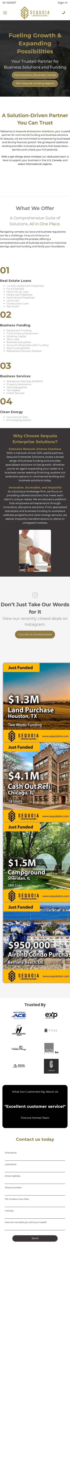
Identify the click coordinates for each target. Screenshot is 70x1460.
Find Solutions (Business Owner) (35, 75)
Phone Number (13, 1187)
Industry (9, 1210)
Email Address (12, 1176)
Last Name (10, 1164)
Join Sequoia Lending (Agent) (35, 83)
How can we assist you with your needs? (26, 1222)
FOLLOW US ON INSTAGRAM (35, 634)
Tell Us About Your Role (17, 1199)
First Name (11, 1152)
